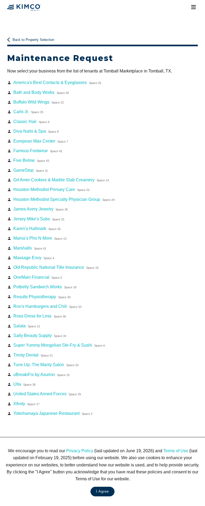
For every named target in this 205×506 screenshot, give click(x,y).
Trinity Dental (33, 354)
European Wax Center (40, 141)
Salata (26, 325)
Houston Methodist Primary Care (51, 189)
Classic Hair (31, 121)
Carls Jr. (28, 111)
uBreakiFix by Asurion (41, 374)
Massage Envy (33, 257)
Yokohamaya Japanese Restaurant (52, 413)
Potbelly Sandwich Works (44, 286)
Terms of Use (175, 450)
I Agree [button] (102, 491)
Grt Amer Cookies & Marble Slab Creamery (61, 179)
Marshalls (29, 248)
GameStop (30, 170)
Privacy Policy (79, 450)
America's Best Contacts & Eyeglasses (57, 82)
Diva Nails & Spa (36, 131)
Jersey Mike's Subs (38, 218)
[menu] (193, 7)
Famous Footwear (37, 150)
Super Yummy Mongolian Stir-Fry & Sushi (59, 345)
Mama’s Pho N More (39, 238)
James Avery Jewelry (40, 208)
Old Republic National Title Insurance (55, 267)
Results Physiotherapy (41, 296)
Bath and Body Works (41, 92)
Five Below (31, 160)
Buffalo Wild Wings (38, 101)
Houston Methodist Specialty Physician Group (64, 199)
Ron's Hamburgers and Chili (47, 306)
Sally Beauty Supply (39, 335)
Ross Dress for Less (39, 315)
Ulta (24, 384)
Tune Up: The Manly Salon (45, 364)
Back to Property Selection (33, 40)
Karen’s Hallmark (37, 228)
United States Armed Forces (47, 393)
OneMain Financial (37, 277)
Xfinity (26, 403)
